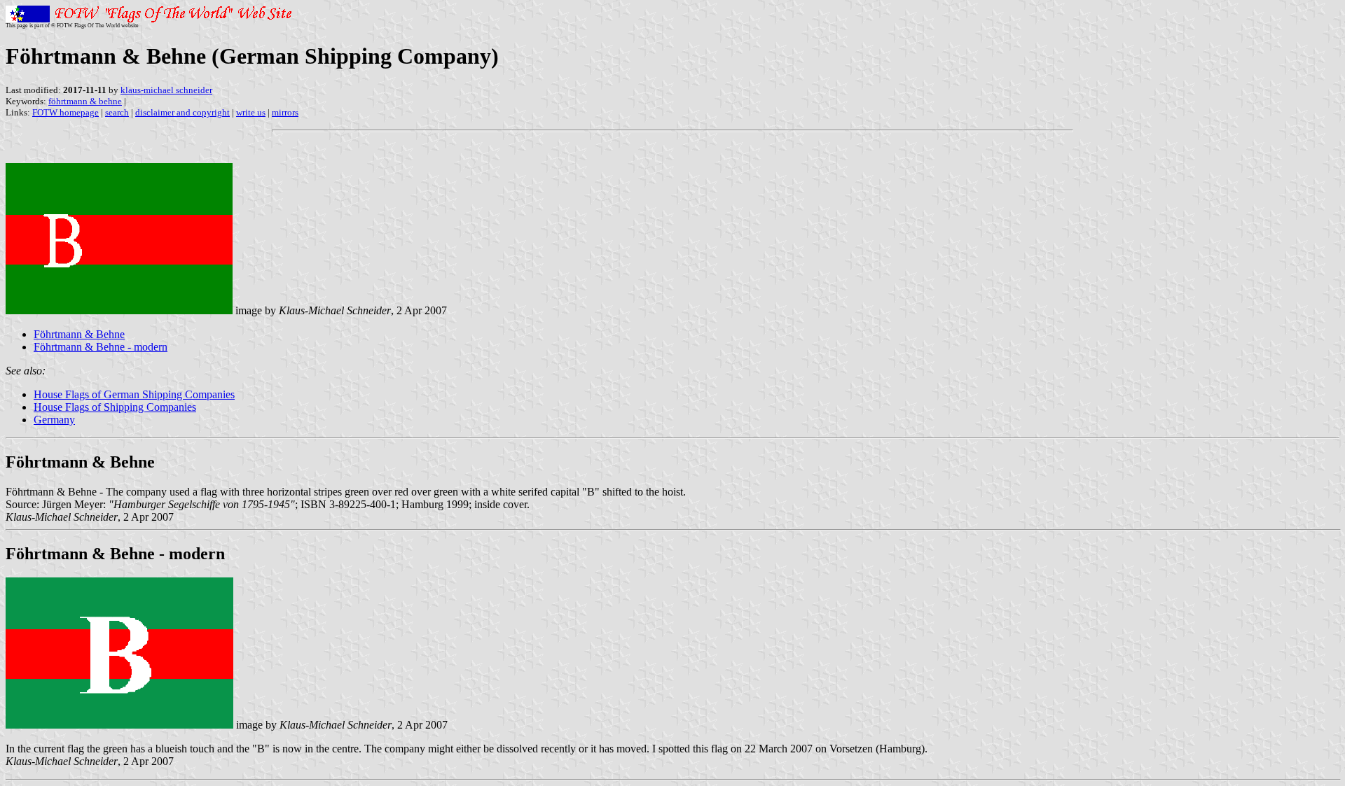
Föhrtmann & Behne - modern (100, 347)
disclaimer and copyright (182, 112)
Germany (54, 420)
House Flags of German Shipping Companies (134, 394)
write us (250, 112)
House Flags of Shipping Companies (115, 407)
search (117, 112)
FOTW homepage (65, 112)
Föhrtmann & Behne (79, 334)
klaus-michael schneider (166, 90)
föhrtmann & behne (85, 101)
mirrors (285, 112)
